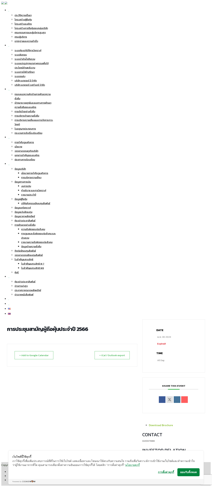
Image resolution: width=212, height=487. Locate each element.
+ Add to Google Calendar (34, 355)
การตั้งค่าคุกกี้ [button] (166, 472)
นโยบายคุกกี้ (132, 465)
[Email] (184, 399)
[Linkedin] (177, 399)
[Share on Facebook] (162, 399)
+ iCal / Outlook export (112, 355)
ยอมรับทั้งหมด (188, 472)
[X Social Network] (169, 399)
